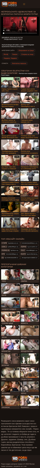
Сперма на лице (27, 54)
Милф (6, 54)
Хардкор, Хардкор (10, 58)
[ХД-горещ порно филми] (9, 4)
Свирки (14, 54)
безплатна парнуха (19, 63)
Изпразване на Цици (26, 50)
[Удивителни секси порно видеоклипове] (19, 459)
